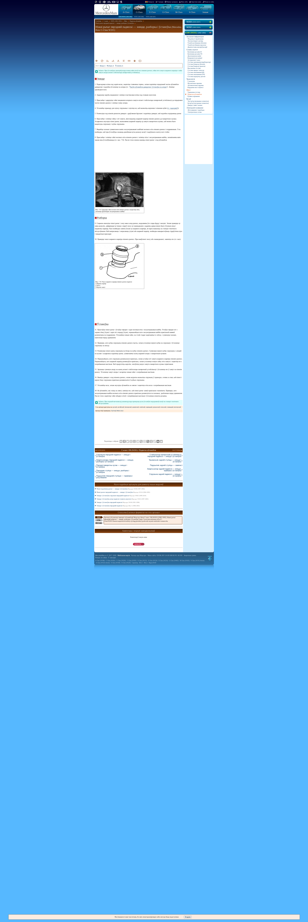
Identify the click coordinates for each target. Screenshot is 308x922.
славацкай (170, 407)
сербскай (142, 407)
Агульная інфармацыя (195, 37)
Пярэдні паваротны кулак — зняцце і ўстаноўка (111, 466)
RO (174, 555)
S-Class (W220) (126, 563)
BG (160, 555)
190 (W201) (125, 16)
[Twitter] (127, 441)
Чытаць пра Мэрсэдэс (138, 555)
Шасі (188, 90)
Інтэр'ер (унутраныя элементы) (198, 103)
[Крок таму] (96, 60)
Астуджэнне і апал (194, 60)
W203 (151, 16)
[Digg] (158, 441)
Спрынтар (135, 563)
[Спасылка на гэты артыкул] (129, 60)
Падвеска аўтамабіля (195, 94)
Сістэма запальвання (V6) (196, 74)
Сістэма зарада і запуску (196, 70)
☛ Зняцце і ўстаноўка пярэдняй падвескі (117, 502)
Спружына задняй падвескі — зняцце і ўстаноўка (165, 475)
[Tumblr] (151, 441)
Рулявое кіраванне (194, 96)
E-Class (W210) (163, 560)
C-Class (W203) (131, 560)
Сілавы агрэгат (192, 50)
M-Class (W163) (184, 560)
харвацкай (149, 407)
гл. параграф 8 (173, 108)
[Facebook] (124, 441)
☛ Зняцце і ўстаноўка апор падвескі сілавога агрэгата (121, 499)
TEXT (99, 517)
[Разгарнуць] (210, 22)
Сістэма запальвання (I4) (196, 72)
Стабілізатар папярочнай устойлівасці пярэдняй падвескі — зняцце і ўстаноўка (164, 455)
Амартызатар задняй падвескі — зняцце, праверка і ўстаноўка (164, 470)
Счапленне (191, 81)
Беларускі (151, 2)
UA (166, 555)
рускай (115, 407)
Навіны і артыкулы (172, 2)
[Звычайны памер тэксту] (118, 60)
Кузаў (188, 99)
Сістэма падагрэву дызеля (196, 76)
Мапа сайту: (152, 555)
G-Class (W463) (174, 560)
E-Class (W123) (142, 560)
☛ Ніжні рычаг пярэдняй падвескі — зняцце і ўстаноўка (122, 492)
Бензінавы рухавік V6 (195, 54)
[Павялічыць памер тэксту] (113, 60)
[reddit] (161, 441)
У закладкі (160, 2)
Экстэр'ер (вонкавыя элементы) (198, 101)
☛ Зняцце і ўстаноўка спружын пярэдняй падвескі (120, 495)
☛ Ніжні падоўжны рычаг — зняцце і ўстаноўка (120, 489)
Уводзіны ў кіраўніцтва (195, 39)
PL (176, 555)
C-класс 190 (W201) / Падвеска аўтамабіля (138, 450)
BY (163, 555)
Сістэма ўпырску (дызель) (196, 66)
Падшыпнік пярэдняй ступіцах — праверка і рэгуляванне (114, 477)
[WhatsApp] (144, 441)
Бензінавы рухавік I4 (195, 52)
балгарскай (128, 407)
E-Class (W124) (152, 560)
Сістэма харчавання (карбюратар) (199, 62)
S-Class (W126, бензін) (103, 563)
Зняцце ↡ (103, 66)
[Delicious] (154, 441)
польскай (163, 407)
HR (171, 555)
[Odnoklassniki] (131, 441)
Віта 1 (141, 563)
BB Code (99, 523)
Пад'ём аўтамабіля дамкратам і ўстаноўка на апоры (148, 87)
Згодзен (188, 917)
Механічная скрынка (195, 83)
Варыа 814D (152, 563)
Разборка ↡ (110, 66)
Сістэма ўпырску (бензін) (196, 64)
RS (168, 555)
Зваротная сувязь (196, 2)
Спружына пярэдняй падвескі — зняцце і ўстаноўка (113, 455)
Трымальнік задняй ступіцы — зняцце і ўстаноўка (165, 461)
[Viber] (141, 441)
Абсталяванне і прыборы (196, 110)
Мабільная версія (124, 555)
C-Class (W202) (121, 560)
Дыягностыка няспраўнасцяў (197, 47)
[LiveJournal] (147, 441)
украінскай (135, 407)
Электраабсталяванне (194, 108)
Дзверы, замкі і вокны (195, 105)
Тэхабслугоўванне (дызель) (197, 45)
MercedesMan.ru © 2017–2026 (105, 555)
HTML (99, 520)
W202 (139, 16)
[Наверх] (210, 558)
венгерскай (177, 407)
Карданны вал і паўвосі (195, 87)
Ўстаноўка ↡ (119, 66)
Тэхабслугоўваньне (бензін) (197, 43)
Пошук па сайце (209, 2)
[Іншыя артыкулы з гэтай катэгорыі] (123, 60)
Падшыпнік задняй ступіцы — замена (165, 465)
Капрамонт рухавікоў (195, 58)
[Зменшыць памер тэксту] (107, 60)
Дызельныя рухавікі (194, 56)
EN (158, 555)
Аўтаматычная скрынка (196, 85)
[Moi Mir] (134, 441)
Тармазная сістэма (194, 92)
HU (181, 555)
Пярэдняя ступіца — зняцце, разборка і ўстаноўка (112, 471)
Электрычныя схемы (195, 112)
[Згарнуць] (210, 33)
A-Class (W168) (100, 560)
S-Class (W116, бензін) (197, 560)
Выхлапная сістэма (194, 68)
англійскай (121, 407)
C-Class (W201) (110, 560)
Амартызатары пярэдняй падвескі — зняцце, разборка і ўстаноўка (115, 461)
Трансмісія (190, 79)
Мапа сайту (184, 2)
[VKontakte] (120, 441)
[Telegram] (137, 441)
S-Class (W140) (115, 563)
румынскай (156, 407)
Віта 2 (146, 563)
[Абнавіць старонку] (102, 60)
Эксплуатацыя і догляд (195, 41)
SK (179, 555)
